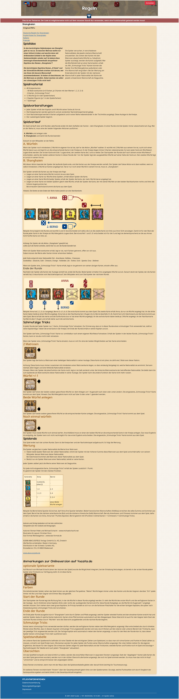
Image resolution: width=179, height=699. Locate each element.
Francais (26, 40)
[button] (26, 3)
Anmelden (150, 3)
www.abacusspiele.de (31, 553)
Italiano (26, 38)
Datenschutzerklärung (31, 683)
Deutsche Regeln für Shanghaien (36, 33)
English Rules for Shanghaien (34, 35)
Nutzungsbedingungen (31, 686)
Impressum (26, 689)
